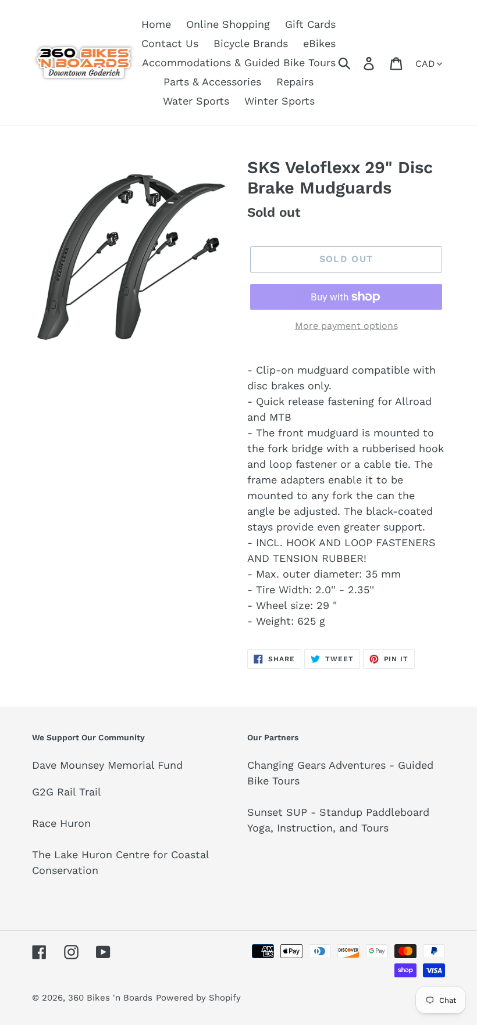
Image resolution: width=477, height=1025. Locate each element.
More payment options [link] (346, 325)
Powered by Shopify (198, 997)
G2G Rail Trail (66, 792)
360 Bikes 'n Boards (110, 997)
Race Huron (61, 823)
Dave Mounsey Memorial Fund (107, 765)
